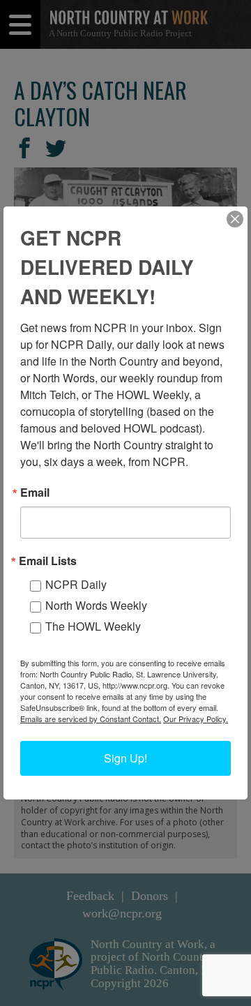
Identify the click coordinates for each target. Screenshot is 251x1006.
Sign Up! (125, 758)
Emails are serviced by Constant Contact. (90, 718)
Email (35, 492)
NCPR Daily (76, 584)
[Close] (235, 219)
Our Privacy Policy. (195, 718)
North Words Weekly (96, 605)
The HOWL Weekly (93, 626)
